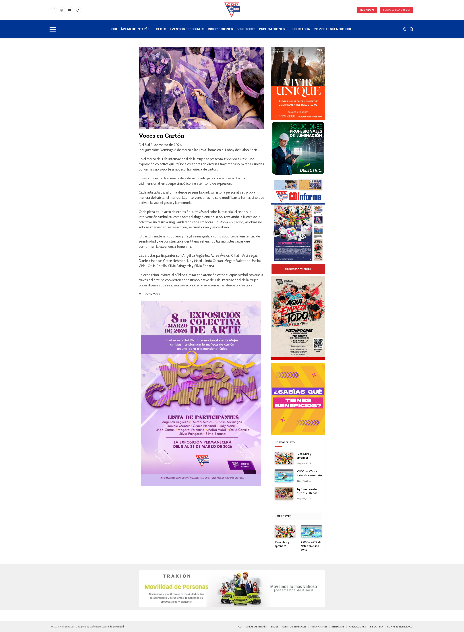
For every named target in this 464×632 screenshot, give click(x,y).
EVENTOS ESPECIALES (187, 29)
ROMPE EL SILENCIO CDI (396, 9)
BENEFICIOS (246, 29)
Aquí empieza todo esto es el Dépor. (308, 491)
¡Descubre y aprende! (304, 455)
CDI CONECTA (367, 10)
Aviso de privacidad (113, 626)
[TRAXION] (232, 588)
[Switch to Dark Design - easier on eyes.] (404, 29)
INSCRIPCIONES (220, 29)
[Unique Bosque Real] (298, 118)
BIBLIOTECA (300, 29)
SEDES (161, 29)
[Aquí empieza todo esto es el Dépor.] (284, 493)
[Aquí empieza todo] (298, 318)
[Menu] (53, 29)
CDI (114, 29)
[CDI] (232, 10)
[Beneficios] (298, 399)
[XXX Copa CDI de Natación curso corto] (284, 475)
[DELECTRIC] (298, 174)
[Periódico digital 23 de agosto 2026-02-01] (298, 220)
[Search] (411, 29)
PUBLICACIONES (272, 29)
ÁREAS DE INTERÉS (135, 29)
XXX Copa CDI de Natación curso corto (309, 473)
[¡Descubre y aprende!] (284, 458)
